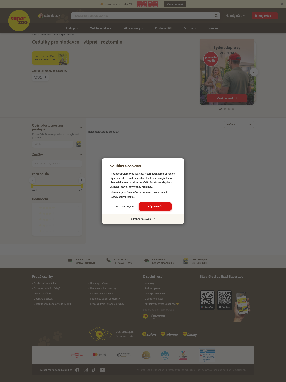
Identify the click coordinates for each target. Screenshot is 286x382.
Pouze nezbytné (125, 206)
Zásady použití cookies (122, 197)
